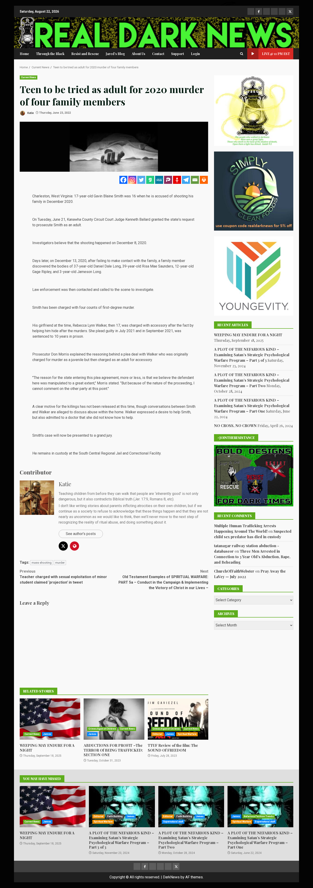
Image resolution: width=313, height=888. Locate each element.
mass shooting (42, 562)
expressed (145, 412)
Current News (28, 77)
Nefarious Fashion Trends (258, 816)
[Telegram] (186, 180)
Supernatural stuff (173, 821)
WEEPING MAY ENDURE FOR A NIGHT (50, 719)
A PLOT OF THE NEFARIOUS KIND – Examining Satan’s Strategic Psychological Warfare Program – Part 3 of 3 (251, 355)
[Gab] (150, 180)
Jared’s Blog (115, 54)
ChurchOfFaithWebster (234, 570)
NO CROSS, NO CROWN (235, 425)
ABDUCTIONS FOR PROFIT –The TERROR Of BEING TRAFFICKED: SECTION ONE (114, 719)
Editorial (157, 734)
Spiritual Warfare (187, 734)
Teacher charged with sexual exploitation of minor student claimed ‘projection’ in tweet (63, 577)
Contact (158, 54)
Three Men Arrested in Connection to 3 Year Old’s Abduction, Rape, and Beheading (252, 556)
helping (38, 331)
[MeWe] (159, 180)
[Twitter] (141, 180)
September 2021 (159, 331)
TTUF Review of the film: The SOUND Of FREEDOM (178, 719)
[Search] (241, 54)
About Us (138, 54)
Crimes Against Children (102, 729)
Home (24, 54)
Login (195, 54)
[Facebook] (123, 180)
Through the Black (50, 54)
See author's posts (81, 534)
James (47, 734)
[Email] (195, 180)
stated (113, 383)
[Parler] (168, 180)
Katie (30, 112)
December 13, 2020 (70, 261)
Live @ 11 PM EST (276, 54)
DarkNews (171, 877)
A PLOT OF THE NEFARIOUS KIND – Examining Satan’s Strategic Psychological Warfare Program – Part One (251, 406)
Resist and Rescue (85, 54)
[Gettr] (177, 180)
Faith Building (115, 816)
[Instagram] (132, 180)
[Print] (204, 180)
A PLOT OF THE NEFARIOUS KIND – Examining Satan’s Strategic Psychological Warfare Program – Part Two (251, 380)
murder (60, 562)
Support (177, 54)
